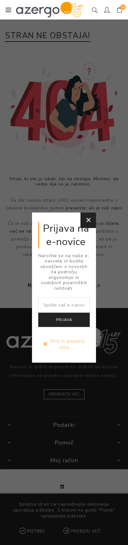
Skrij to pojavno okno (67, 344)
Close (88, 220)
